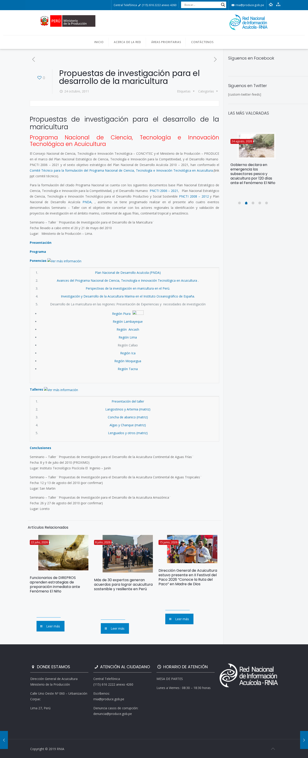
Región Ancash (128, 329)
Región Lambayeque (128, 321)
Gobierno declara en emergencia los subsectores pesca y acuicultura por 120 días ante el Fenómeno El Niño (252, 173)
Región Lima (128, 337)
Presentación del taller (128, 401)
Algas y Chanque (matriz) (128, 425)
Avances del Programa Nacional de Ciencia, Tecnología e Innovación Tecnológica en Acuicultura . (128, 280)
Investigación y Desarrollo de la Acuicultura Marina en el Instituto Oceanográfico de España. (128, 296)
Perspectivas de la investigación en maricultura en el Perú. (128, 288)
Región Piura (121, 313)
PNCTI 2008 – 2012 (194, 196)
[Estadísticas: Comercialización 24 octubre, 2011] (4, 740)
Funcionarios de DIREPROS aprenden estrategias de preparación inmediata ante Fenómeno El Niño (55, 584)
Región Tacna (128, 369)
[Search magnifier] (223, 5)
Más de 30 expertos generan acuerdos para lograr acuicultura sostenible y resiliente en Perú (123, 584)
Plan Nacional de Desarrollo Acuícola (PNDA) (128, 272)
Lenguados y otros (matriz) (128, 433)
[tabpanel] (253, 160)
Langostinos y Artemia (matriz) (127, 409)
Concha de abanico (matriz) (128, 417)
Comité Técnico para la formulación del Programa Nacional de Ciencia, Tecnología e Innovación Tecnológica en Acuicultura (121, 170)
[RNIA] (154, 22)
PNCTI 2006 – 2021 (164, 191)
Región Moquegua (127, 361)
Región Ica (128, 353)
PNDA (87, 202)
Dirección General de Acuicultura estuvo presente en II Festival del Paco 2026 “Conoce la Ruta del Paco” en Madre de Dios (188, 577)
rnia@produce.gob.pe (249, 5)
